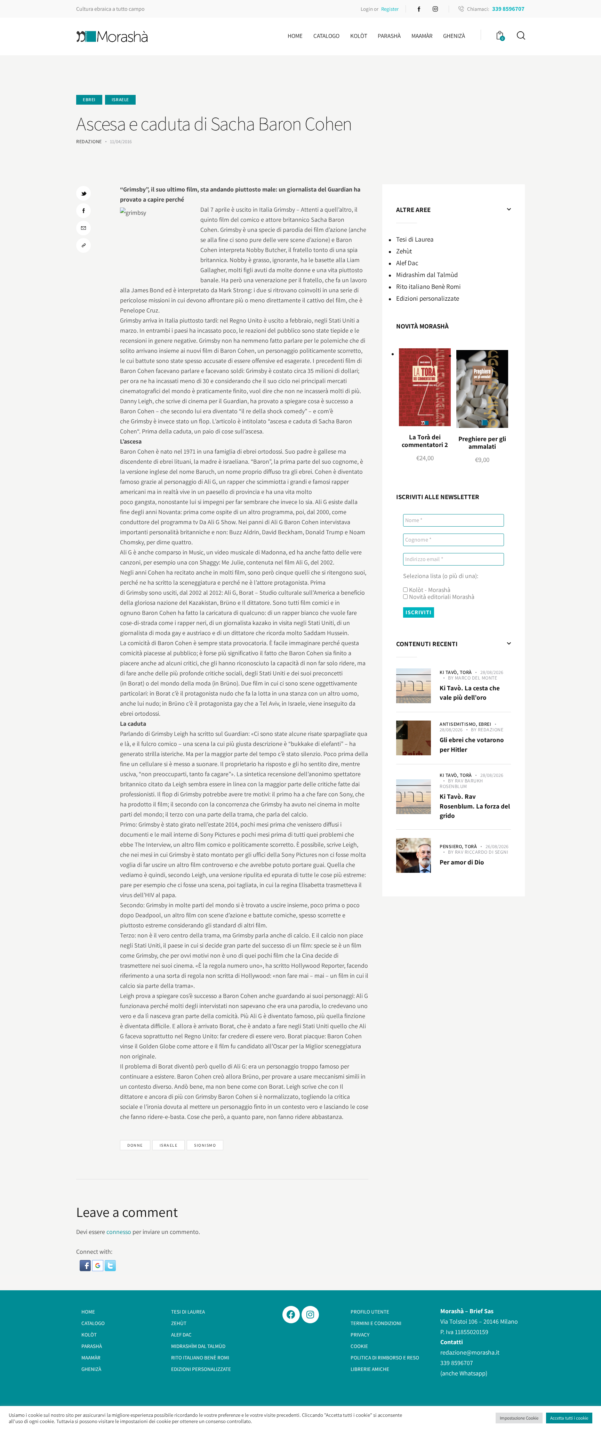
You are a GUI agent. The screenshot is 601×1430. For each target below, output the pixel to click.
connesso (118, 1232)
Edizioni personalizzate (427, 298)
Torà (466, 672)
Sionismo (205, 1145)
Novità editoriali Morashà (441, 596)
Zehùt (404, 251)
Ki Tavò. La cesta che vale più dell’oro (470, 693)
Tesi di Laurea (415, 239)
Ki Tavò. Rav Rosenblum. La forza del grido (475, 806)
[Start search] (520, 35)
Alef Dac (407, 263)
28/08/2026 (491, 672)
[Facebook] (291, 1314)
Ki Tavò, (450, 672)
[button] (86, 1265)
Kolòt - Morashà (429, 589)
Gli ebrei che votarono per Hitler (472, 745)
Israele (120, 100)
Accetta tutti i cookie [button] (569, 1418)
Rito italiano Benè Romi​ (428, 286)
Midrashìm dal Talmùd (427, 274)
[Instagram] (310, 1314)
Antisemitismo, (459, 724)
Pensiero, (452, 846)
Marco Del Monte (476, 678)
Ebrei (89, 100)
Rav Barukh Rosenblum (461, 783)
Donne (135, 1145)
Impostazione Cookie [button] (519, 1418)
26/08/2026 (497, 846)
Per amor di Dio (462, 862)
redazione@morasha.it (469, 1352)
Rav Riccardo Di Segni (481, 852)
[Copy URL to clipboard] (83, 245)
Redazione (491, 729)
